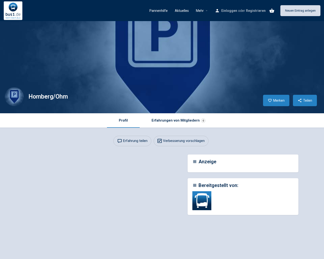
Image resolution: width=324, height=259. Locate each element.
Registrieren (256, 11)
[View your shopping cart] (271, 10)
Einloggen (229, 11)
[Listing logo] (14, 96)
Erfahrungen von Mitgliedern (178, 120)
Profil (123, 120)
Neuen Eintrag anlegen (300, 10)
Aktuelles (182, 11)
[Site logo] (14, 10)
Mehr (200, 11)
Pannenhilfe (158, 11)
